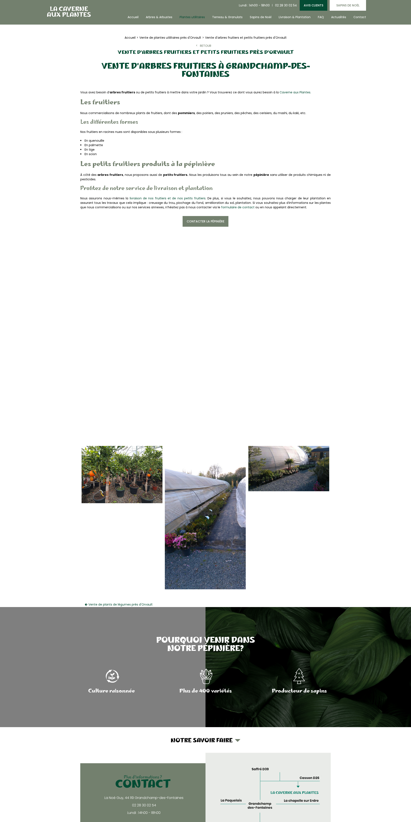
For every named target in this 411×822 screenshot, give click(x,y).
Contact (359, 17)
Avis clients (313, 5)
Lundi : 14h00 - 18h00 (254, 5)
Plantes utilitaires (192, 17)
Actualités (338, 17)
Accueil (133, 17)
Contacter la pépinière (205, 221)
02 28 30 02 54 (286, 5)
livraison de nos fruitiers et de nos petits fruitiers (168, 198)
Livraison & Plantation (295, 17)
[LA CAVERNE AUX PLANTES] (68, 11)
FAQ (321, 17)
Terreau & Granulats (227, 17)
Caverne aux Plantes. (295, 92)
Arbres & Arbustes (159, 17)
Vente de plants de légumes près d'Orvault (120, 604)
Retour (205, 46)
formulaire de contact (238, 207)
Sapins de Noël (347, 5)
